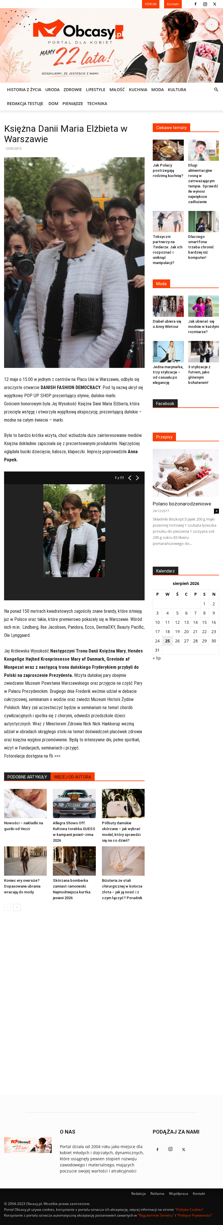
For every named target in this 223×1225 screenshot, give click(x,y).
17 (157, 631)
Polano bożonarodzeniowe (182, 504)
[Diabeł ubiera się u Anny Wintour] (168, 306)
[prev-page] (7, 907)
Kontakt (199, 1193)
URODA (52, 89)
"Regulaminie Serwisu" (156, 1215)
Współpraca (178, 1193)
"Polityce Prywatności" (195, 1215)
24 (157, 641)
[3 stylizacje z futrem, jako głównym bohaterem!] (203, 351)
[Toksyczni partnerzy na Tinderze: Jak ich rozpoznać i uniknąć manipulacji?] (168, 221)
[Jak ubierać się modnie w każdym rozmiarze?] (203, 306)
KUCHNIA (138, 89)
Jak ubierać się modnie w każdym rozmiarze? (203, 326)
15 (204, 622)
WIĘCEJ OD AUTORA (72, 777)
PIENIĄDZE (72, 103)
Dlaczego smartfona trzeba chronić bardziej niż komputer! (201, 247)
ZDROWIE (73, 89)
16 (213, 622)
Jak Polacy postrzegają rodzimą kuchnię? (168, 170)
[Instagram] (205, 4)
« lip (157, 658)
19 (177, 631)
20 (186, 631)
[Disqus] (74, 1003)
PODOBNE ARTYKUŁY (27, 777)
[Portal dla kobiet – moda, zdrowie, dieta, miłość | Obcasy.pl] (111, 45)
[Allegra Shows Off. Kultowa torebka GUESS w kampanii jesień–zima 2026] (74, 803)
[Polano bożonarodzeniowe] (186, 473)
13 (186, 622)
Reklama (157, 1193)
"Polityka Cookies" (189, 1209)
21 (195, 631)
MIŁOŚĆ (117, 89)
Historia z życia (24, 89)
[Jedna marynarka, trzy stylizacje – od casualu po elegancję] (168, 351)
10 (157, 622)
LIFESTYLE (95, 89)
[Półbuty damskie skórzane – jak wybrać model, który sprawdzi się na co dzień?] (123, 803)
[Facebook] (195, 4)
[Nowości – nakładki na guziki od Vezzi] (25, 803)
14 (195, 622)
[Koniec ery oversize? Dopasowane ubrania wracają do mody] (25, 861)
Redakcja (138, 1193)
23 (213, 631)
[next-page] (17, 907)
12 (177, 622)
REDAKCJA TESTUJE (25, 103)
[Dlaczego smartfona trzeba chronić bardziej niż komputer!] (203, 221)
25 (167, 641)
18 (167, 631)
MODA (157, 89)
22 (204, 631)
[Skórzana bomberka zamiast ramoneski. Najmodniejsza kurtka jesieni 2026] (74, 861)
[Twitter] (214, 4)
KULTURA (177, 89)
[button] (216, 90)
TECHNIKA (97, 103)
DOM (53, 103)
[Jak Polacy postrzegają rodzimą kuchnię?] (168, 150)
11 (167, 622)
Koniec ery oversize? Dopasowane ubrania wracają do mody (22, 886)
